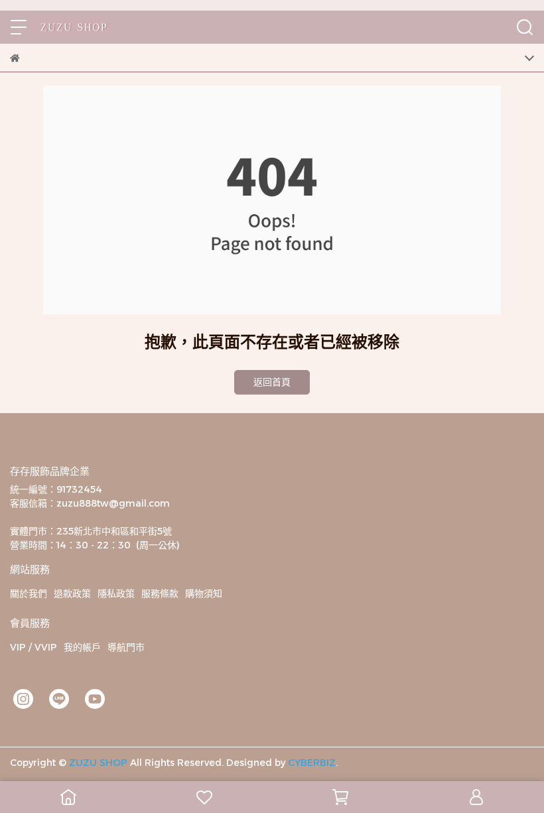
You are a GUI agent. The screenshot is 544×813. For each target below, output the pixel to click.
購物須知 (203, 593)
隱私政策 (116, 593)
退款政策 (72, 593)
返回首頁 (272, 382)
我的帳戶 (82, 647)
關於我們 (28, 593)
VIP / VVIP (33, 647)
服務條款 (159, 593)
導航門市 (126, 647)
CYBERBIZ (312, 763)
